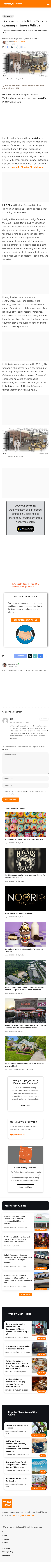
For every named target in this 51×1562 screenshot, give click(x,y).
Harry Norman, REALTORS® (24, 1069)
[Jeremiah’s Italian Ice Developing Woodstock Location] (25, 934)
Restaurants (8, 16)
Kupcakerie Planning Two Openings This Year (24, 839)
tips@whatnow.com (18, 1134)
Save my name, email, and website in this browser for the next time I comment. (25, 792)
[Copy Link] (16, 47)
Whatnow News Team (10, 1227)
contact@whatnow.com (23, 1515)
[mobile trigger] (49, 3)
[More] (25, 47)
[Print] (21, 47)
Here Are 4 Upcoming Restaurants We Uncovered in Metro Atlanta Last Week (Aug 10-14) (17, 1329)
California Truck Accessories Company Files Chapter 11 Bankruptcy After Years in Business (17, 1446)
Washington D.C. (38, 1435)
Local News (41, 1230)
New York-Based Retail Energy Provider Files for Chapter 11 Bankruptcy (16, 1464)
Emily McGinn (20, 843)
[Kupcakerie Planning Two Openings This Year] (25, 824)
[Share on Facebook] (7, 47)
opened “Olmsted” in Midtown (27, 167)
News (43, 1455)
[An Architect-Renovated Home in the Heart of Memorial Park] (25, 1048)
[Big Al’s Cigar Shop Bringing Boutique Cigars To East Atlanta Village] (25, 860)
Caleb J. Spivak (20, 41)
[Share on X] (12, 47)
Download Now (25, 1187)
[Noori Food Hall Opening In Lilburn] (25, 898)
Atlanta (41, 1338)
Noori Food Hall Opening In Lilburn (19, 913)
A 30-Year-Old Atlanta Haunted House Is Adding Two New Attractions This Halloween (17, 1239)
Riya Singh (19, 993)
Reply (45, 719)
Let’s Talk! (25, 1106)
